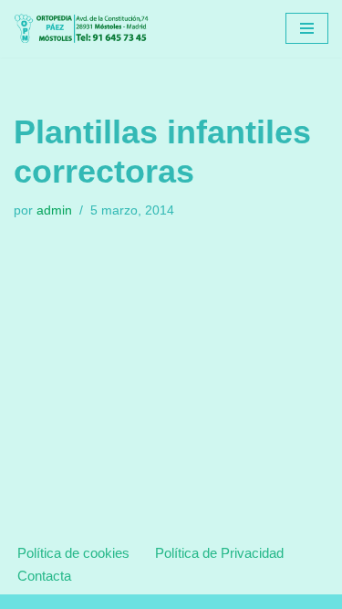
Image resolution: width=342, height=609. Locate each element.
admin (54, 210)
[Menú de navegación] (306, 28)
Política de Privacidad (219, 553)
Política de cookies (73, 553)
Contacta (44, 575)
